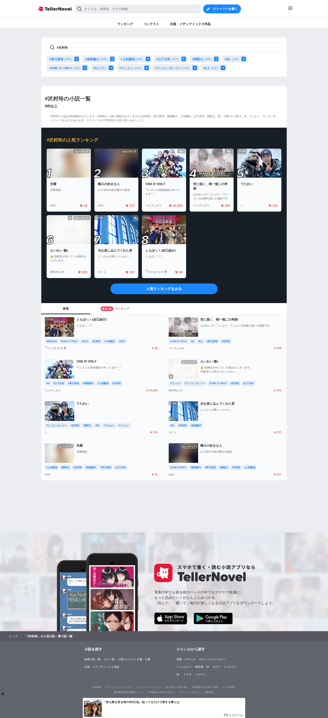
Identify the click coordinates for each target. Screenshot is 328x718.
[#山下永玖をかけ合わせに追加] (184, 58)
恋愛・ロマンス (185, 659)
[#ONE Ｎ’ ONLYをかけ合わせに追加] (86, 67)
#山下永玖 (167, 59)
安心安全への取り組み (177, 687)
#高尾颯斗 (96, 59)
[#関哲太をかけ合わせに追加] (217, 58)
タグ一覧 (109, 659)
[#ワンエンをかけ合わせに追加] (147, 67)
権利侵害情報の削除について (128, 692)
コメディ (200, 674)
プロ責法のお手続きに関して (161, 692)
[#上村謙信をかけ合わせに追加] (149, 58)
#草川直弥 (60, 59)
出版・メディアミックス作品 (101, 666)
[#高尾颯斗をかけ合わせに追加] (113, 58)
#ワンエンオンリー (172, 68)
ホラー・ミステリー (225, 666)
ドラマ (187, 674)
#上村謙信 (132, 59)
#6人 (210, 68)
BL (178, 674)
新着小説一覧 (92, 659)
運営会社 (209, 692)
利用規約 (97, 687)
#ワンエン (130, 68)
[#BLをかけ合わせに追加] (244, 58)
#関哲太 (201, 59)
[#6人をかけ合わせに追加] (224, 67)
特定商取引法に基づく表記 (205, 687)
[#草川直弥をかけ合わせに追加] (77, 58)
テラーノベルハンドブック (118, 687)
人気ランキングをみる (164, 289)
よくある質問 (228, 687)
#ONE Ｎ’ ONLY (64, 68)
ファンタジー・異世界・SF (192, 666)
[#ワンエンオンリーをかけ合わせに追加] (196, 67)
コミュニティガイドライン (148, 687)
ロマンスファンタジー (212, 659)
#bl (99, 68)
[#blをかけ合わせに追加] (112, 67)
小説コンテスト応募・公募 (134, 659)
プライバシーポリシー (190, 692)
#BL (232, 59)
